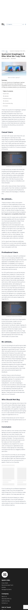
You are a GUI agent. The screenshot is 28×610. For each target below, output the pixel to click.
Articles (3, 50)
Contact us (5, 603)
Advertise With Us (6, 598)
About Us (4, 596)
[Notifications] (23, 24)
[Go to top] (25, 606)
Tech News (7, 51)
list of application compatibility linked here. (13, 214)
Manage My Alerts (6, 589)
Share (14, 58)
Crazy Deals (5, 583)
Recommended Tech (7, 585)
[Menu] (25, 24)
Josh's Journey (6, 601)
